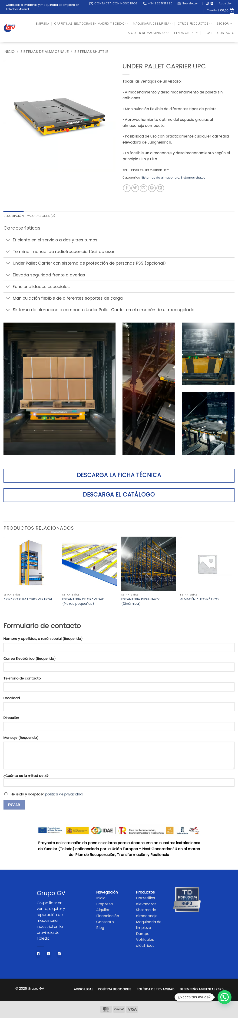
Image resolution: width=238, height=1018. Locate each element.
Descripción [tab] (13, 216)
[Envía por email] (143, 188)
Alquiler (103, 909)
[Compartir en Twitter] (135, 188)
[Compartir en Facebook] (127, 188)
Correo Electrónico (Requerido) (29, 658)
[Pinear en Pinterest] (152, 188)
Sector (223, 24)
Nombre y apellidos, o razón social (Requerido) (43, 638)
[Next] (234, 578)
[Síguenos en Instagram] (207, 3)
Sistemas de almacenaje (44, 51)
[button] (188, 3)
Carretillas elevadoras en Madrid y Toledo (89, 24)
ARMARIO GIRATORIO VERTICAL (28, 599)
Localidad (11, 698)
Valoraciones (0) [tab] (41, 216)
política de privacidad (64, 794)
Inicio (9, 51)
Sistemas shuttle (91, 51)
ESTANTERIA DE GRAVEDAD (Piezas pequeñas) (83, 601)
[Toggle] (8, 240)
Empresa (42, 24)
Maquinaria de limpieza (151, 24)
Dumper (143, 933)
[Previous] (3, 578)
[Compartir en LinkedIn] (160, 188)
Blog (208, 33)
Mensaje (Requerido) (21, 737)
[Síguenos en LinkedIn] (212, 3)
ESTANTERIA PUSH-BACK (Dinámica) (140, 601)
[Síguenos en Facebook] (203, 3)
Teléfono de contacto (22, 678)
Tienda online (184, 33)
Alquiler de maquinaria (146, 33)
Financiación (107, 916)
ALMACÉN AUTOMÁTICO (199, 599)
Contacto (226, 33)
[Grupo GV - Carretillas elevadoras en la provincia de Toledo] (11, 28)
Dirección (11, 717)
